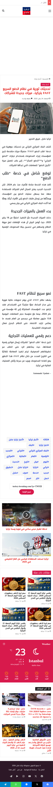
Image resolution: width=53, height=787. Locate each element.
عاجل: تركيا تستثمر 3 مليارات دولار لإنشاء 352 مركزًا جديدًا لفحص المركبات (14, 711)
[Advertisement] (26, 45)
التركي (20, 451)
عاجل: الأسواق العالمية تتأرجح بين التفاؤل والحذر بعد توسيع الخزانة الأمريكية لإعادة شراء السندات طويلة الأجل (39, 745)
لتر (37, 478)
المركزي (10, 456)
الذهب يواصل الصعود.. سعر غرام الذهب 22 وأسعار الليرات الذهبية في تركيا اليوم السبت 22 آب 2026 (13, 744)
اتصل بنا (41, 769)
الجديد (8, 451)
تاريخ (26, 462)
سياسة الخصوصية (30, 769)
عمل (46, 478)
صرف (25, 473)
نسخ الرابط (26, 492)
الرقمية (44, 456)
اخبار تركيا (43, 445)
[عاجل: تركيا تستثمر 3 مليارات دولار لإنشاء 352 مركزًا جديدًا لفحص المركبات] (13, 699)
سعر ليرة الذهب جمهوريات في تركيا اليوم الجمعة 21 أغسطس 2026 (14, 595)
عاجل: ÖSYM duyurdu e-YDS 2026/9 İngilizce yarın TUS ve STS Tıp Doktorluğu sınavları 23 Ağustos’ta (39, 713)
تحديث (15, 462)
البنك (31, 445)
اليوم (45, 462)
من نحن (19, 769)
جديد (45, 473)
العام (33, 456)
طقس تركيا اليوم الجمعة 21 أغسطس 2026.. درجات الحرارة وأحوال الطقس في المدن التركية (39, 596)
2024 (46, 440)
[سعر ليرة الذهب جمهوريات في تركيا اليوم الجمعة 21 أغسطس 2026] (13, 584)
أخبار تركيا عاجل (16, 440)
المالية (22, 456)
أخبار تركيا (37, 79)
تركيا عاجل (22, 467)
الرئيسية (45, 79)
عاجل (15, 473)
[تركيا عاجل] (26, 11)
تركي (45, 467)
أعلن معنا (12, 769)
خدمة (35, 473)
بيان (35, 462)
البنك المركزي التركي (38, 451)
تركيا (35, 467)
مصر (28, 478)
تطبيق (9, 467)
